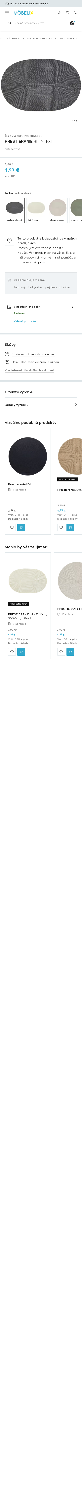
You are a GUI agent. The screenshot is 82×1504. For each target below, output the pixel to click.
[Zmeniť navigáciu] (7, 12)
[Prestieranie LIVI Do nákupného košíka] (21, 527)
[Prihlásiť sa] (60, 12)
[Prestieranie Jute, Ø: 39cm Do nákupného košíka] (70, 527)
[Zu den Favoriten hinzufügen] (9, 240)
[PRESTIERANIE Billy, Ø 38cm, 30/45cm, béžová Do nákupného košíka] (21, 652)
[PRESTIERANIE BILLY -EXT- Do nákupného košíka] (70, 652)
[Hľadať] (10, 23)
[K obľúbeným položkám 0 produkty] (68, 12)
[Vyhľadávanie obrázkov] (72, 23)
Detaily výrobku (16, 405)
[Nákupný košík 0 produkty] (76, 12)
